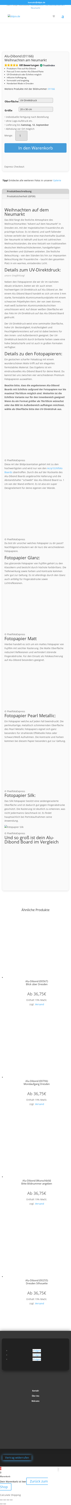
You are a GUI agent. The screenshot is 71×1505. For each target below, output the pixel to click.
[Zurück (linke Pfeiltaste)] (1, 1503)
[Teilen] (8, 1499)
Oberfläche (11, 101)
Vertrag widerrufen (17, 1457)
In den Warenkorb (35, 148)
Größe (8, 110)
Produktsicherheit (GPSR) (21, 196)
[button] (29, 65)
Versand (39, 1004)
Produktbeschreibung (19, 191)
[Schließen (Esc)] (11, 1499)
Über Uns (35, 1396)
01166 (51, 88)
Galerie (57, 180)
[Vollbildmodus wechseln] (4, 1499)
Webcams (35, 1401)
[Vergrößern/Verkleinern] (1, 1499)
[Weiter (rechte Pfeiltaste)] (4, 1503)
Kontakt (35, 1391)
